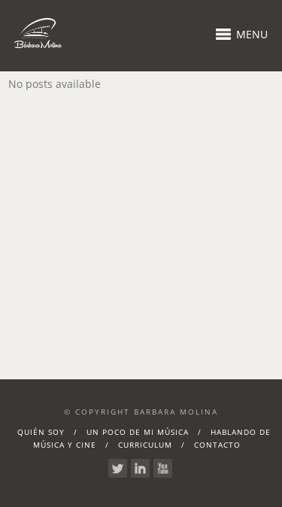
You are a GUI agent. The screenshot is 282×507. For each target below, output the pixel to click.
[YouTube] (162, 468)
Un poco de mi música (137, 432)
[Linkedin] (140, 468)
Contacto (217, 444)
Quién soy (41, 432)
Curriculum (145, 444)
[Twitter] (117, 468)
